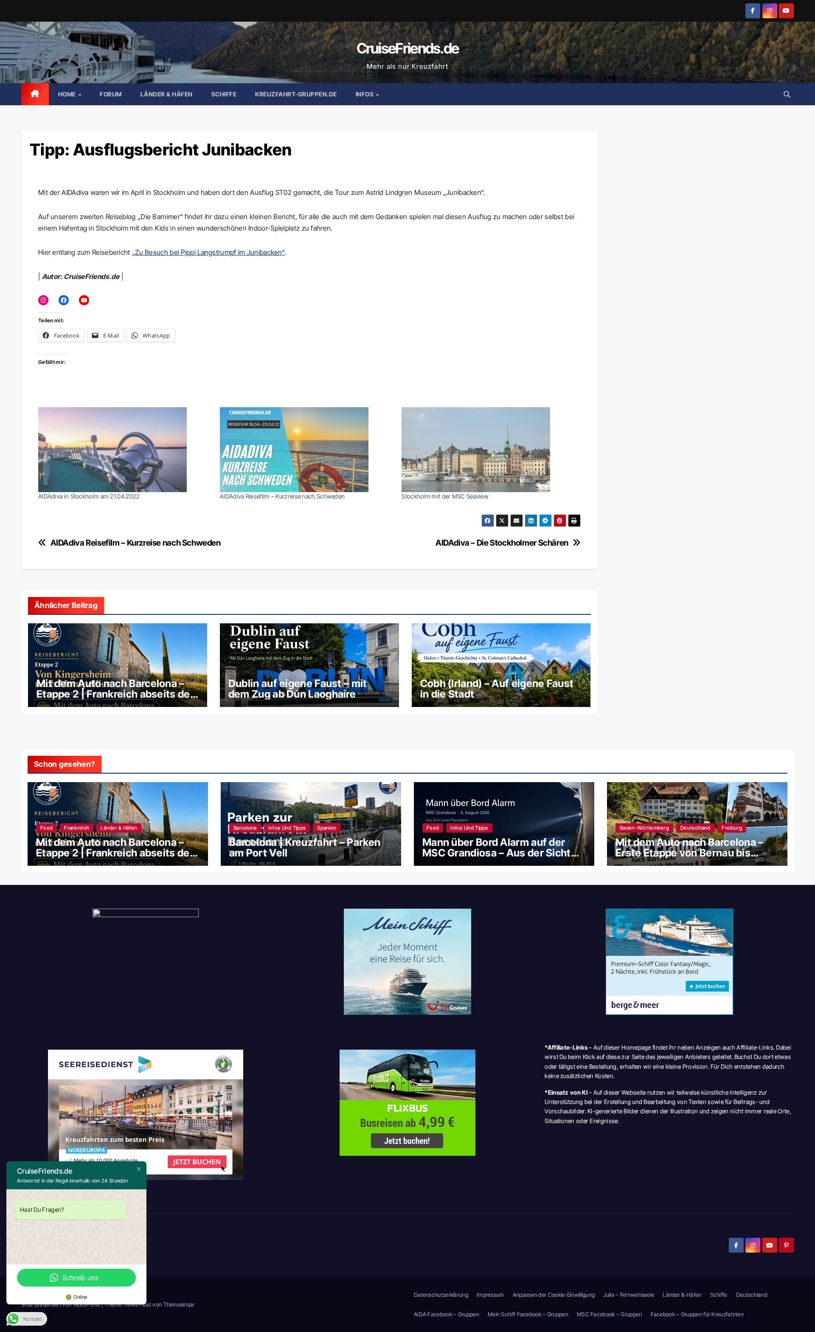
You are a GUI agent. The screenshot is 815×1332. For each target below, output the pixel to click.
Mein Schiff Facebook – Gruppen (528, 1314)
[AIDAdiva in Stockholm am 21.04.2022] (124, 449)
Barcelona (245, 828)
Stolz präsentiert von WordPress (61, 1304)
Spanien (326, 828)
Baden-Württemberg (644, 828)
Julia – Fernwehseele (628, 1294)
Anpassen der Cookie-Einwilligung (554, 1294)
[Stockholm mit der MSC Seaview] (488, 449)
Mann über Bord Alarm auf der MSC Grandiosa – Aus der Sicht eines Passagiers (496, 853)
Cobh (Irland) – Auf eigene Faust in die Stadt (497, 688)
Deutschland (695, 828)
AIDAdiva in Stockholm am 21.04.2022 (89, 496)
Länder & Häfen (167, 94)
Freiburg (732, 828)
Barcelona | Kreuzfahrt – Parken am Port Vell (304, 847)
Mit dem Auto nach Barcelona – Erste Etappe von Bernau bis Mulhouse (689, 853)
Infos (365, 94)
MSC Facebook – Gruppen (609, 1314)
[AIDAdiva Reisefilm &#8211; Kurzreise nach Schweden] (306, 449)
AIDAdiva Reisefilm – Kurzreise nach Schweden (282, 496)
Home (68, 94)
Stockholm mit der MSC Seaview (445, 496)
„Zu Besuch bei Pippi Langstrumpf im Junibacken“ (208, 252)
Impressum (490, 1294)
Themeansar (179, 1304)
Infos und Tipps (287, 828)
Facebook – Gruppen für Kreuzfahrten (697, 1314)
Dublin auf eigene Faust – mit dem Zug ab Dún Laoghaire (297, 688)
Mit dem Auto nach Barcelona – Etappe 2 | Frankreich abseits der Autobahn (115, 694)
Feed (46, 828)
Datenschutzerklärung (441, 1294)
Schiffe (224, 94)
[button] (787, 94)
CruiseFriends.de (408, 48)
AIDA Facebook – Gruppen (446, 1314)
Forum (111, 94)
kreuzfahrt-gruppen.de (296, 94)
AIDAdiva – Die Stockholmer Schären (502, 543)
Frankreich (76, 828)
